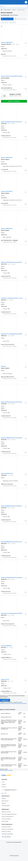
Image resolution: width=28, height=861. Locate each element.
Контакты (4, 786)
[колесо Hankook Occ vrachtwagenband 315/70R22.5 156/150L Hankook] (14, 324)
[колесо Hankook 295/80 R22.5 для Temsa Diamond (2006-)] (14, 428)
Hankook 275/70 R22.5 (7, 191)
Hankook (3, 366)
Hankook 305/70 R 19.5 (7, 473)
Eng (2, 793)
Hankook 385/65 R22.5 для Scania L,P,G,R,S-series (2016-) (8, 765)
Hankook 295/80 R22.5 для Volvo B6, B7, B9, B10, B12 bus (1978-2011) (8, 759)
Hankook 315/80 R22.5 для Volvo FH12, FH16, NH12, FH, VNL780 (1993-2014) (8, 745)
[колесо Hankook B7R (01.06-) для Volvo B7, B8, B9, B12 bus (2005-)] (14, 392)
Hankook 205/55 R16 (6, 645)
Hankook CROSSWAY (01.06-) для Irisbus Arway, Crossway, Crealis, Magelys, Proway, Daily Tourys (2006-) (9, 722)
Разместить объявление (14, 101)
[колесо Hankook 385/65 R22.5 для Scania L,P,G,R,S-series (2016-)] (14, 532)
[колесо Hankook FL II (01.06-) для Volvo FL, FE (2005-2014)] (14, 288)
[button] (26, 2)
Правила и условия (6, 811)
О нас (3, 782)
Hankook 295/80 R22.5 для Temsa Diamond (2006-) (14, 437)
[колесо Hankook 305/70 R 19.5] (14, 464)
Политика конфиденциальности (9, 814)
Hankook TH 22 (5, 679)
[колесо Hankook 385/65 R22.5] (14, 33)
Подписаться (5, 700)
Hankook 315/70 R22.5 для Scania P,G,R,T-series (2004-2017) (8, 739)
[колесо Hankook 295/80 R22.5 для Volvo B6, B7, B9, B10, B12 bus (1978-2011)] (14, 496)
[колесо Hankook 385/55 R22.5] (14, 219)
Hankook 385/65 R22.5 (7, 42)
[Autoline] (1, 10)
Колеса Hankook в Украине (6, 770)
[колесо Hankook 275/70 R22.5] (14, 182)
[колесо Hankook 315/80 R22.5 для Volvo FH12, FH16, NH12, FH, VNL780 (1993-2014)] (14, 112)
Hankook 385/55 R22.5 (7, 228)
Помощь (4, 784)
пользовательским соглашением (19, 703)
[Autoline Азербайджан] (9, 2)
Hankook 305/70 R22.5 (7, 157)
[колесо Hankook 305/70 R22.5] (14, 148)
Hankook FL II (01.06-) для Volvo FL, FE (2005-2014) (14, 298)
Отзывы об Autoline (6, 818)
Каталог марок (5, 821)
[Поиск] (26, 6)
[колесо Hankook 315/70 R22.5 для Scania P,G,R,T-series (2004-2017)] (14, 253)
